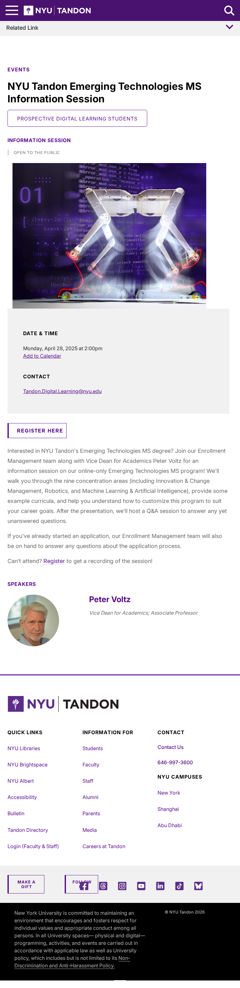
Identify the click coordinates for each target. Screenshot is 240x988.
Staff (87, 781)
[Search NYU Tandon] (229, 11)
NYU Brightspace (28, 764)
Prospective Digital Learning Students (77, 118)
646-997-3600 (175, 762)
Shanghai (168, 809)
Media (89, 830)
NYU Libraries (24, 748)
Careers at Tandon (103, 846)
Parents (91, 813)
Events (19, 69)
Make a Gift (27, 884)
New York (169, 793)
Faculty (90, 764)
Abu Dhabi (170, 825)
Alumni (90, 797)
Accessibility (22, 797)
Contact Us (170, 747)
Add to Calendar (42, 356)
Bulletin (16, 813)
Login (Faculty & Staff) (33, 846)
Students (92, 748)
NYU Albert (21, 781)
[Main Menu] (12, 10)
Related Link (22, 27)
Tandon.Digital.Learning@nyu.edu (62, 391)
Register (54, 561)
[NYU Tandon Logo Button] (118, 712)
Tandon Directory (28, 830)
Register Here (40, 430)
